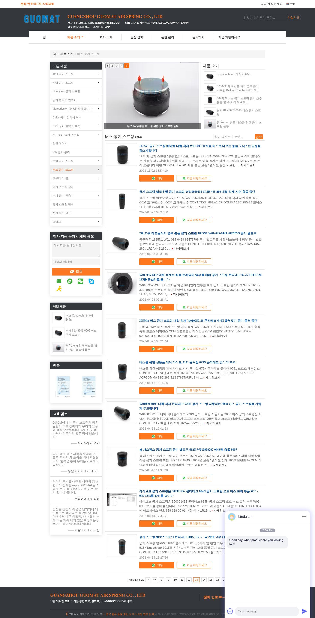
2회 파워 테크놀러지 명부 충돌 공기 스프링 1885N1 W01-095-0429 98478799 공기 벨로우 (197, 233)
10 (175, 579)
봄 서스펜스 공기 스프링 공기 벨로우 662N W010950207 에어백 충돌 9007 (188, 449)
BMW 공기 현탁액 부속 (66, 117)
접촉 (79, 271)
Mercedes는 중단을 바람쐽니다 (72, 108)
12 (189, 579)
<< (154, 579)
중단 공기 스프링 (63, 74)
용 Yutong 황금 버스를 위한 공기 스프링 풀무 (152, 126)
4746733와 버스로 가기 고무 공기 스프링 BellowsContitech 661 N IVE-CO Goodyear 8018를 (238, 88)
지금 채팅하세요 (272, 4)
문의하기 (198, 37)
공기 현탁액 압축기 (64, 100)
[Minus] (304, 516)
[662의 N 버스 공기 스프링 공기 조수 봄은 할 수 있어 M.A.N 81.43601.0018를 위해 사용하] (210, 100)
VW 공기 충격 (61, 152)
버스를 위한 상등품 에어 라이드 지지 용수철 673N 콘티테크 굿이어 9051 (187, 362)
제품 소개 (73, 37)
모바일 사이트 (77, 614)
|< (148, 579)
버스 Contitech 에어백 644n (234, 74)
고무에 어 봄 (60, 178)
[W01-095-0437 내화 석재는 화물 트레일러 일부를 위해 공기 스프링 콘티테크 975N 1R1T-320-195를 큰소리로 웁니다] (122, 283)
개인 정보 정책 (93, 614)
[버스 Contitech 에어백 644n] (58, 317)
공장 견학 (136, 37)
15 (210, 579)
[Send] (304, 611)
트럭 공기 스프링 (63, 160)
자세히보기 (247, 165)
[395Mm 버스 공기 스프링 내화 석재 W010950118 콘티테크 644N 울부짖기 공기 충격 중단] (122, 329)
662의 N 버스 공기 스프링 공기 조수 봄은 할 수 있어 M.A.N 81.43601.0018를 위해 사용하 (239, 100)
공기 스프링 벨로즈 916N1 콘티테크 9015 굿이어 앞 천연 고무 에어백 (185, 537)
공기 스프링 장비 (63, 187)
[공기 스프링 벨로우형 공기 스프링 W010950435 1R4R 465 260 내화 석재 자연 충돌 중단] (122, 200)
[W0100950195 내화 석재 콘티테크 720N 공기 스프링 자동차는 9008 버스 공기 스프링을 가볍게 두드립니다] (122, 412)
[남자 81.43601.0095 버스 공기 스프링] (58, 332)
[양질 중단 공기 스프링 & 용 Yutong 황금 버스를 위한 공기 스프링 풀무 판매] (152, 95)
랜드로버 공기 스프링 (65, 134)
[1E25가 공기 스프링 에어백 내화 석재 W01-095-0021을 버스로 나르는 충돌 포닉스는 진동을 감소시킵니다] (122, 154)
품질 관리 (167, 37)
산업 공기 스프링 (63, 82)
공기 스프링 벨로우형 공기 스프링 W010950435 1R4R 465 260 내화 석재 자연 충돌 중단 (197, 191)
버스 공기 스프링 (63, 169)
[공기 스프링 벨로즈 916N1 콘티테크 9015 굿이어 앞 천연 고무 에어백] (122, 545)
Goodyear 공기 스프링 (66, 91)
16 (217, 579)
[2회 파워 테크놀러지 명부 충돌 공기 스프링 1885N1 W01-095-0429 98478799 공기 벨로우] (122, 242)
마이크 (56, 221)
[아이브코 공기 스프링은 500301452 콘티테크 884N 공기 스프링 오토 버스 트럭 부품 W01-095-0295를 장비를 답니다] (122, 500)
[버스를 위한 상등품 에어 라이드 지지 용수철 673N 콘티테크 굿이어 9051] (122, 371)
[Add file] (230, 611)
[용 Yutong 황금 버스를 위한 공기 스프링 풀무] (58, 347)
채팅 (160, 178)
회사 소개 (106, 37)
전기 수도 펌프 (61, 213)
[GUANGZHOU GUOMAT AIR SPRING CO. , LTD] (44, 18)
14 (204, 579)
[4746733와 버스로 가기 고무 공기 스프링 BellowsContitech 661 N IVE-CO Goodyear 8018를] (210, 87)
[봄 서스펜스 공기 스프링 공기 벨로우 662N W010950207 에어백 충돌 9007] (122, 458)
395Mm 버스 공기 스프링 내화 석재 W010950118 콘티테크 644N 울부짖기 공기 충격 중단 (198, 320)
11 (182, 579)
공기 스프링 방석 (63, 204)
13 (196, 579)
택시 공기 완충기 (63, 195)
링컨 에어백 (59, 143)
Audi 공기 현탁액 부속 (66, 126)
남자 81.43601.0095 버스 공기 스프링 (239, 112)
